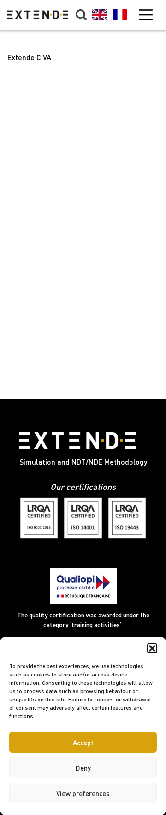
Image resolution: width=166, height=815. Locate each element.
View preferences (83, 793)
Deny (83, 768)
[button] (152, 648)
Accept (83, 742)
